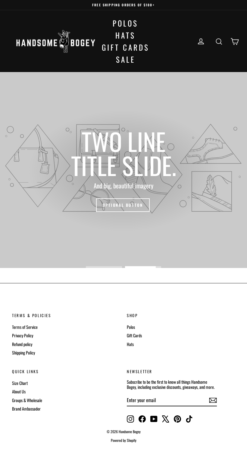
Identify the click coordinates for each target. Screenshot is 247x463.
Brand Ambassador (26, 408)
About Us (19, 391)
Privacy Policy (22, 335)
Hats (125, 35)
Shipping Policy (23, 352)
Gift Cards (125, 47)
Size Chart (20, 383)
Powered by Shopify (123, 440)
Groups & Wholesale (27, 400)
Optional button (123, 205)
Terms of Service (25, 327)
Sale (125, 59)
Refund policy (22, 344)
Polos (125, 23)
